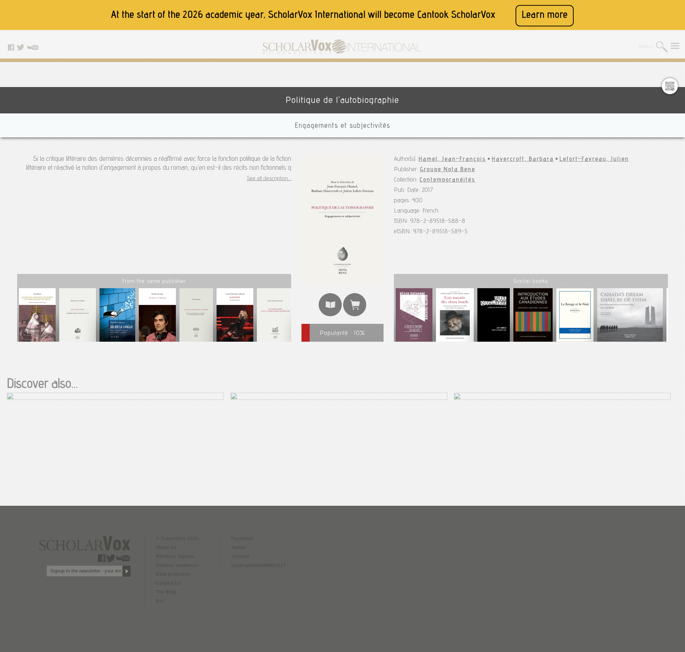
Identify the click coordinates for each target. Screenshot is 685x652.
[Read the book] (330, 315)
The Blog (166, 592)
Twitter (238, 547)
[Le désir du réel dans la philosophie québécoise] (275, 317)
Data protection (173, 574)
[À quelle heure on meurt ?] (414, 316)
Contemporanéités (447, 180)
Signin (646, 47)
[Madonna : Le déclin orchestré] (235, 317)
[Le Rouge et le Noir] (575, 316)
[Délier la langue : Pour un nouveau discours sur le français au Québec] (117, 317)
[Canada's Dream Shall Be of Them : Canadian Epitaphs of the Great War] (630, 316)
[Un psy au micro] (157, 317)
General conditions (177, 565)
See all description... (269, 179)
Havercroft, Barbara (523, 159)
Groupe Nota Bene (447, 170)
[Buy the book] (354, 315)
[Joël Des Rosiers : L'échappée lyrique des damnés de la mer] (77, 317)
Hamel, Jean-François (452, 159)
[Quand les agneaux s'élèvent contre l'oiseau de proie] (37, 317)
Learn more (545, 15)
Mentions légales (175, 556)
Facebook (242, 538)
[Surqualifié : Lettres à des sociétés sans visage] (493, 316)
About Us (166, 547)
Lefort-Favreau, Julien (594, 159)
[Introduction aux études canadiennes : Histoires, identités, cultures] (533, 316)
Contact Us (168, 583)
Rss (160, 600)
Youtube (240, 556)
